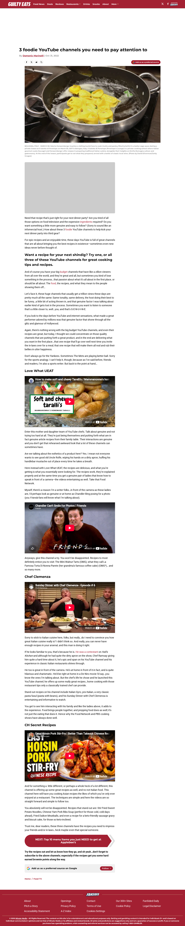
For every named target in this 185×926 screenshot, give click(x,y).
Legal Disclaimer (152, 906)
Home (28, 879)
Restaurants (72, 4)
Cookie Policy (123, 906)
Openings (66, 900)
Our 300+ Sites (124, 900)
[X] (162, 4)
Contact (91, 900)
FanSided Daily (151, 900)
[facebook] (168, 4)
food (53, 283)
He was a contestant (87, 651)
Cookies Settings (96, 911)
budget (64, 271)
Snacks (96, 4)
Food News (38, 4)
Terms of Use (94, 906)
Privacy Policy (68, 906)
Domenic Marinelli (33, 55)
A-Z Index (66, 911)
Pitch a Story (31, 906)
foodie (68, 229)
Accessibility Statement (37, 911)
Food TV (38, 879)
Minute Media (21, 918)
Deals (50, 4)
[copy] (41, 62)
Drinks (86, 4)
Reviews (59, 4)
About (105, 4)
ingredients (86, 221)
